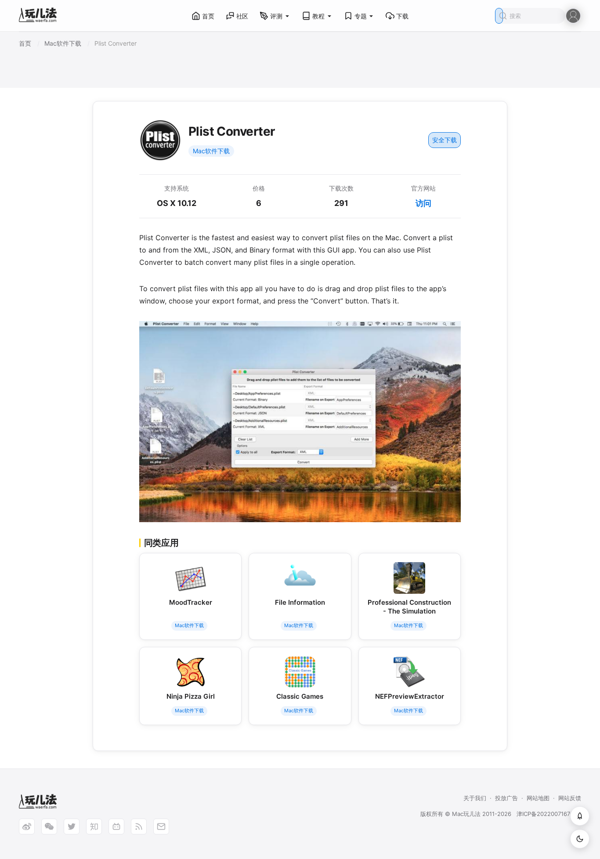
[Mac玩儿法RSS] (139, 826)
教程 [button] (318, 16)
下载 (402, 16)
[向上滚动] (579, 816)
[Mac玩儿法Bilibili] (116, 826)
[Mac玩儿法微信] (49, 826)
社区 (242, 16)
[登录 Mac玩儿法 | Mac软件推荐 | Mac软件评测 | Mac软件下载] (573, 15)
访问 (423, 203)
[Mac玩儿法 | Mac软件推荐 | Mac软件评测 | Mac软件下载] (40, 16)
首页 (208, 16)
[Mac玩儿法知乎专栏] (94, 826)
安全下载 (444, 140)
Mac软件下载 (211, 151)
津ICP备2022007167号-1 (549, 813)
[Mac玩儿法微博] (27, 826)
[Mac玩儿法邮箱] (161, 826)
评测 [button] (276, 16)
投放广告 (506, 797)
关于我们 (474, 797)
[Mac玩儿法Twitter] (72, 826)
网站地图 (538, 797)
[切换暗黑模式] (579, 838)
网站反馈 (569, 797)
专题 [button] (360, 16)
